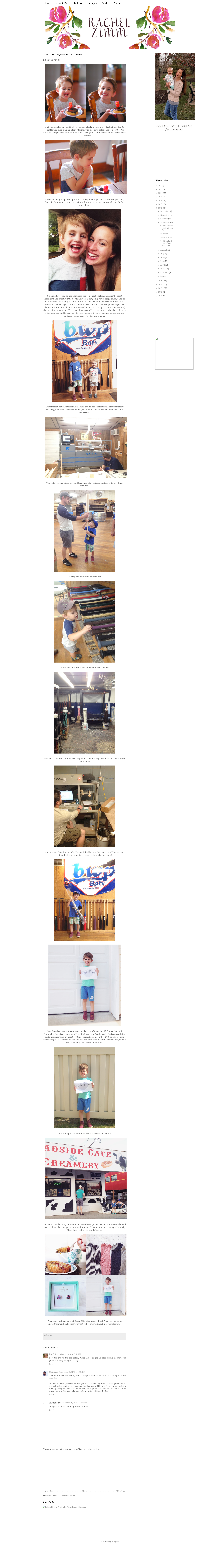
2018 (160, 200)
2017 (160, 204)
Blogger (115, 1541)
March (163, 268)
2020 (160, 193)
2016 (160, 208)
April (162, 265)
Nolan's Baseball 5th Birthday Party (167, 227)
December (165, 211)
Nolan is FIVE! (166, 237)
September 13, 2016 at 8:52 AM (68, 1354)
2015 (160, 280)
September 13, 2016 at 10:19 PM (72, 1372)
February (164, 272)
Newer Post (49, 1491)
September (165, 222)
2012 (160, 292)
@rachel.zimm (113, 1324)
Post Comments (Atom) (65, 1495)
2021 (160, 189)
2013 (160, 288)
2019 (160, 196)
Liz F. (51, 1354)
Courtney (53, 1372)
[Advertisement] (84, 1470)
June (162, 257)
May (162, 261)
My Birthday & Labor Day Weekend (166, 243)
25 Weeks (164, 233)
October (164, 218)
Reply (51, 1364)
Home (84, 1491)
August (163, 250)
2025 (160, 185)
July (162, 253)
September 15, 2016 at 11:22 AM (73, 1403)
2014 (160, 284)
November (165, 215)
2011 (160, 296)
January (164, 276)
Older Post (120, 1491)
